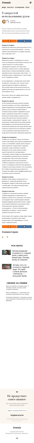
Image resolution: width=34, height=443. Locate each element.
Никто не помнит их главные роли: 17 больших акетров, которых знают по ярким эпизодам (17, 287)
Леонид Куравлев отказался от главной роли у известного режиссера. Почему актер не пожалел (21, 255)
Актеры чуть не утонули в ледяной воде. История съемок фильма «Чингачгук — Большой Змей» (21, 270)
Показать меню (30, 2)
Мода (4, 7)
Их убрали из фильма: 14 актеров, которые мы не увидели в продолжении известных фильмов (19, 298)
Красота (10, 7)
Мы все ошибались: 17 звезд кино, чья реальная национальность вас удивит (17, 293)
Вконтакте (17, 438)
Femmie (21, 427)
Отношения (19, 7)
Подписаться (17, 415)
